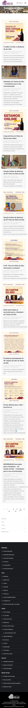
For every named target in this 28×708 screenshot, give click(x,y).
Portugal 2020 (6, 565)
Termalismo (6, 650)
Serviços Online (7, 679)
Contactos (5, 561)
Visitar (3, 525)
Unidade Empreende (8, 661)
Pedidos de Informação (9, 676)
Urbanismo (6, 593)
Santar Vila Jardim (7, 653)
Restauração (6, 646)
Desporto (5, 590)
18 (9, 511)
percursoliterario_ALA (10, 633)
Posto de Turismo (7, 619)
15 (17, 509)
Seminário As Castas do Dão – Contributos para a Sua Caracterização (14, 84)
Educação (5, 586)
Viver (3, 522)
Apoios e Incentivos (8, 665)
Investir (3, 528)
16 (20, 509)
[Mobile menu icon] (25, 3)
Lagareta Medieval (7, 636)
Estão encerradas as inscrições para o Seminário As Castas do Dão (13, 312)
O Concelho (6, 615)
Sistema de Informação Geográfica (12, 683)
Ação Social (6, 580)
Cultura (5, 88)
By (6, 53)
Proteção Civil (6, 600)
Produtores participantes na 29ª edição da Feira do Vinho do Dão (14, 360)
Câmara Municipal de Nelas (10, 702)
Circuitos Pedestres (8, 629)
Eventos (5, 51)
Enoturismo (6, 639)
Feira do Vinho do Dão (13, 51)
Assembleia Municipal (8, 554)
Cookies (22, 706)
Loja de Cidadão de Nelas (9, 597)
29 (15, 511)
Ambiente (5, 576)
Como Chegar (6, 612)
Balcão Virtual (5, 531)
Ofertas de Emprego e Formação (11, 604)
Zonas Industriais (7, 668)
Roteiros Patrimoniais (8, 626)
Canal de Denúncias (8, 568)
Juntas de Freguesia (8, 558)
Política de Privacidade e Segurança (12, 706)
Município (4, 518)
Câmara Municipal (8, 409)
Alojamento (6, 622)
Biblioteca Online (7, 686)
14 (13, 509)
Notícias (20, 51)
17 (24, 509)
